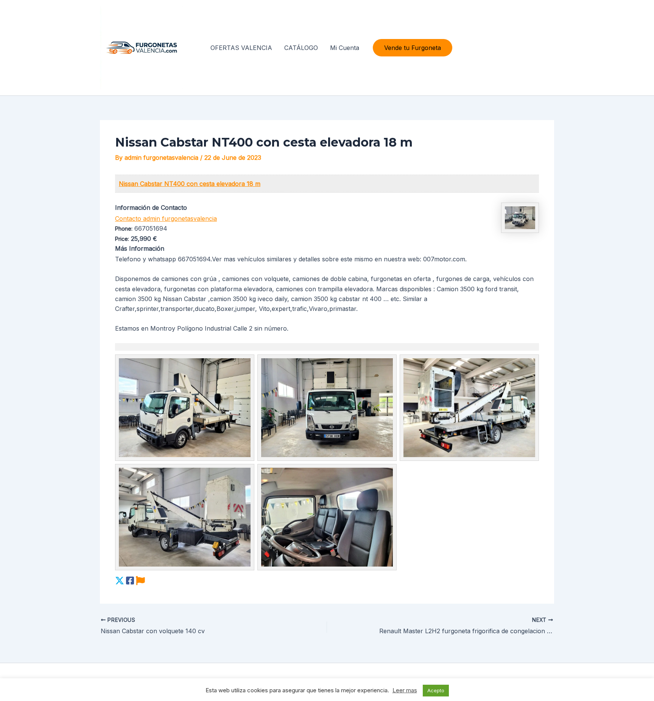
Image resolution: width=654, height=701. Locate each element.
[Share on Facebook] (130, 580)
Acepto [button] (435, 690)
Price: (122, 239)
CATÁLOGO (301, 48)
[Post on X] (119, 580)
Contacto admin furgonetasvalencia (166, 218)
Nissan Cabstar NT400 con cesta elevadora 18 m (189, 183)
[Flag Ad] (140, 580)
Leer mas (404, 690)
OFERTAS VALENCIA (241, 48)
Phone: (123, 228)
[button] (412, 47)
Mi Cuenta (344, 48)
